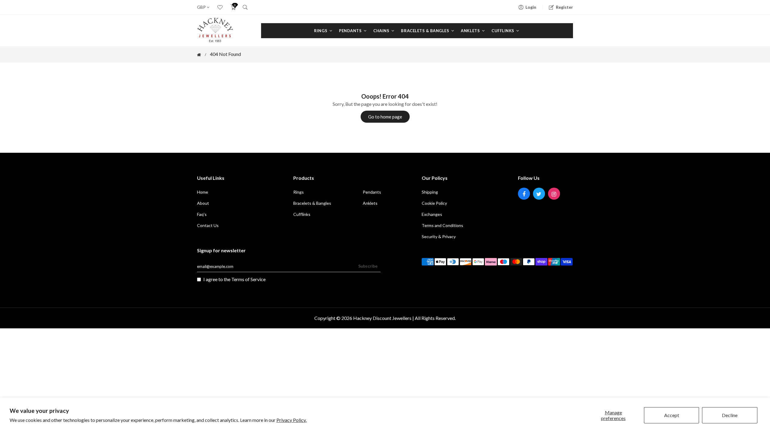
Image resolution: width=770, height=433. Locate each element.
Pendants (351, 30)
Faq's (202, 214)
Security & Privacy (439, 236)
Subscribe (367, 266)
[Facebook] (524, 194)
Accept (671, 415)
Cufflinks (503, 30)
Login (530, 7)
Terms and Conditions (442, 225)
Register (564, 7)
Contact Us (208, 225)
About (203, 203)
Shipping (430, 192)
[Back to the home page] (199, 55)
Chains (381, 30)
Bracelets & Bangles (425, 30)
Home (202, 192)
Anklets (471, 30)
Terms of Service (248, 279)
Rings (321, 30)
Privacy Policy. (291, 420)
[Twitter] (539, 194)
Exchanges (432, 214)
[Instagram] (554, 194)
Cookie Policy (434, 203)
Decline (730, 415)
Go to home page (385, 116)
